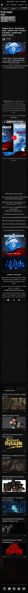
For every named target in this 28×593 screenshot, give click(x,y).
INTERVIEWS (10, 1)
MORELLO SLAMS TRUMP (10, 415)
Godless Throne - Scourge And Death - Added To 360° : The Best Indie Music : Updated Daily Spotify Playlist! (8, 19)
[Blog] (2, 24)
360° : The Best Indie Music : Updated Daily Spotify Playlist (13, 61)
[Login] (24, 1)
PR (26, 5)
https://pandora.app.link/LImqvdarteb (14, 214)
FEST (7, 5)
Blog (4, 12)
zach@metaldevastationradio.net (14, 290)
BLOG (17, 1)
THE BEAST (8, 38)
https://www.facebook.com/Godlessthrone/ (13, 224)
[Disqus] (14, 323)
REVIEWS (14, 5)
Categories (9, 12)
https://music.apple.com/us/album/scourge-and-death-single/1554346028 (14, 203)
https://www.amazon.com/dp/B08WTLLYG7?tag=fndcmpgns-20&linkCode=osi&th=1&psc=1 (14, 209)
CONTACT (21, 5)
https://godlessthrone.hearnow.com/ (14, 230)
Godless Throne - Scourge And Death (13, 58)
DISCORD (24, 8)
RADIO (22, 1)
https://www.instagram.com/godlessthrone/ (14, 220)
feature (2, 14)
